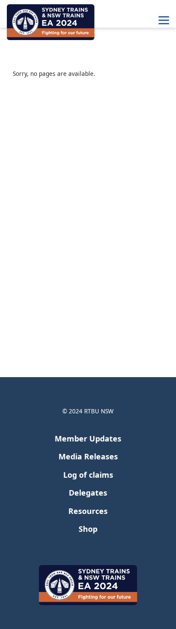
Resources (88, 511)
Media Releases (88, 456)
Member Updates (88, 438)
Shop (88, 529)
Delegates (88, 493)
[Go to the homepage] (50, 22)
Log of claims (88, 475)
